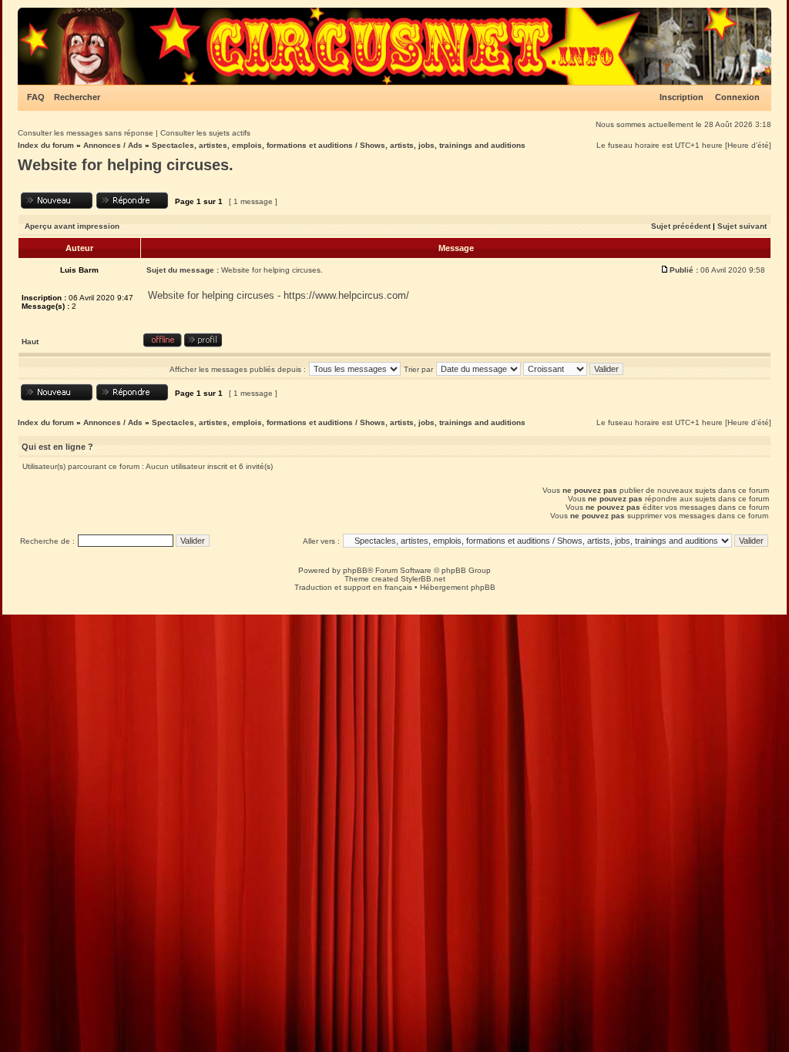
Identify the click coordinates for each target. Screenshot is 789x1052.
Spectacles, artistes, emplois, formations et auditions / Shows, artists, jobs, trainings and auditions (338, 145)
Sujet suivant (742, 226)
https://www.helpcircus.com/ (346, 295)
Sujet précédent (680, 226)
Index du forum (46, 145)
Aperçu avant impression (72, 226)
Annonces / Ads (113, 145)
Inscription (681, 97)
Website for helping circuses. (125, 164)
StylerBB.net (423, 579)
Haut (30, 341)
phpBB (355, 570)
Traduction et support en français (353, 587)
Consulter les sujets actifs (205, 133)
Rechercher (77, 97)
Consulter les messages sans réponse (85, 133)
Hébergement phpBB (457, 587)
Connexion (737, 97)
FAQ (36, 97)
